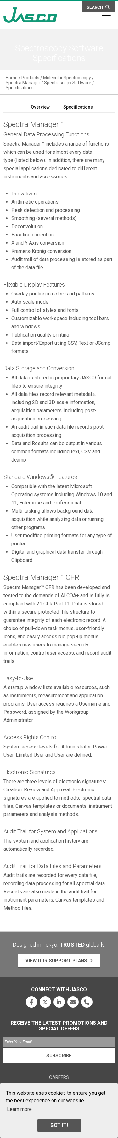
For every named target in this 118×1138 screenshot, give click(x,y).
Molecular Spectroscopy (67, 77)
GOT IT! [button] (59, 1125)
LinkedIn (59, 1002)
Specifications (78, 107)
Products (30, 77)
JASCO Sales (73, 1002)
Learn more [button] (19, 1109)
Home (12, 77)
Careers (59, 1077)
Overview (40, 107)
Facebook (31, 1002)
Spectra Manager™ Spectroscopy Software (48, 82)
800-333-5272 (87, 1002)
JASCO (30, 15)
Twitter (45, 1002)
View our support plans (56, 960)
